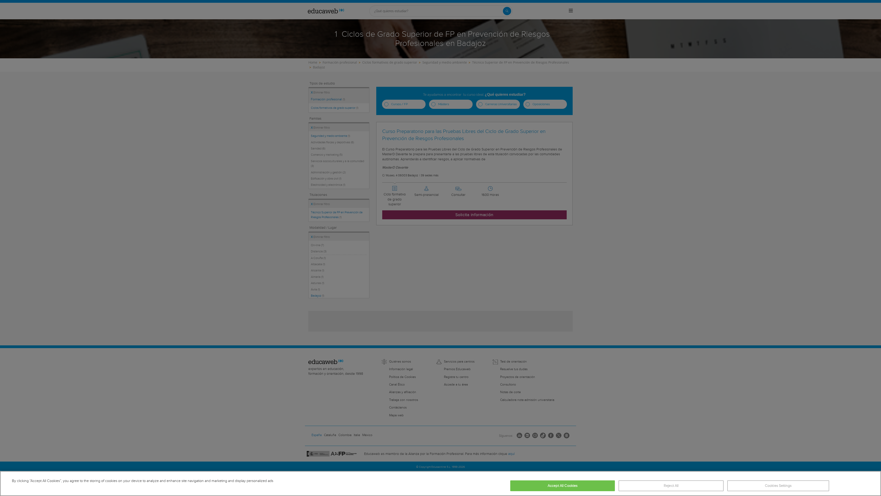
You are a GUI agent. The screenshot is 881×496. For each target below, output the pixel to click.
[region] (440, 483)
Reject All (671, 486)
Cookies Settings (778, 486)
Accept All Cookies (563, 486)
